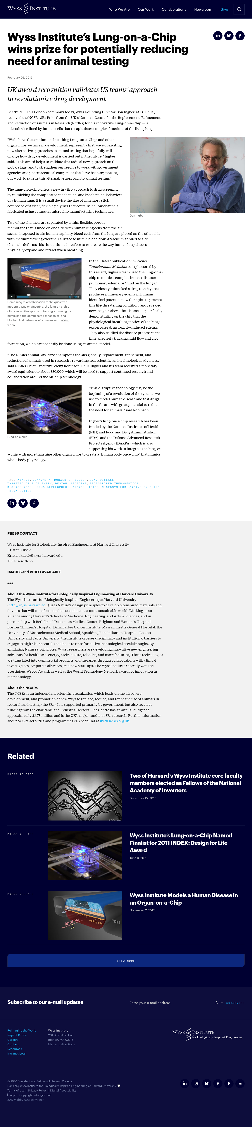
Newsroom (203, 9)
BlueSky (229, 35)
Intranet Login (17, 1053)
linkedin (184, 1083)
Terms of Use (16, 1090)
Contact (13, 1044)
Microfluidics (86, 487)
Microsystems (114, 487)
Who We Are (119, 9)
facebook (229, 1083)
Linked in (217, 35)
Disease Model (20, 487)
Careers (12, 1039)
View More (126, 960)
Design (61, 483)
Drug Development (53, 487)
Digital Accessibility (63, 1090)
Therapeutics (19, 490)
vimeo (217, 1083)
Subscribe (235, 1002)
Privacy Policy (37, 1090)
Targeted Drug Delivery (29, 483)
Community (42, 479)
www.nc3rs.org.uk (114, 720)
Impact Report (17, 1035)
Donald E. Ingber (70, 479)
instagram (195, 1083)
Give (224, 9)
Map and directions (61, 1044)
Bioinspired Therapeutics (114, 483)
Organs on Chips (145, 487)
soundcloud (240, 1083)
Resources (14, 1049)
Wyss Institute (31, 7)
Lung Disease (102, 479)
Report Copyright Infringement (30, 1095)
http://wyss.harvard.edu (28, 605)
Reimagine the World (21, 1030)
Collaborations (174, 9)
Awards (24, 479)
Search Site (239, 9)
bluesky (206, 1083)
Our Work (146, 9)
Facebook (240, 35)
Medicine (78, 483)
